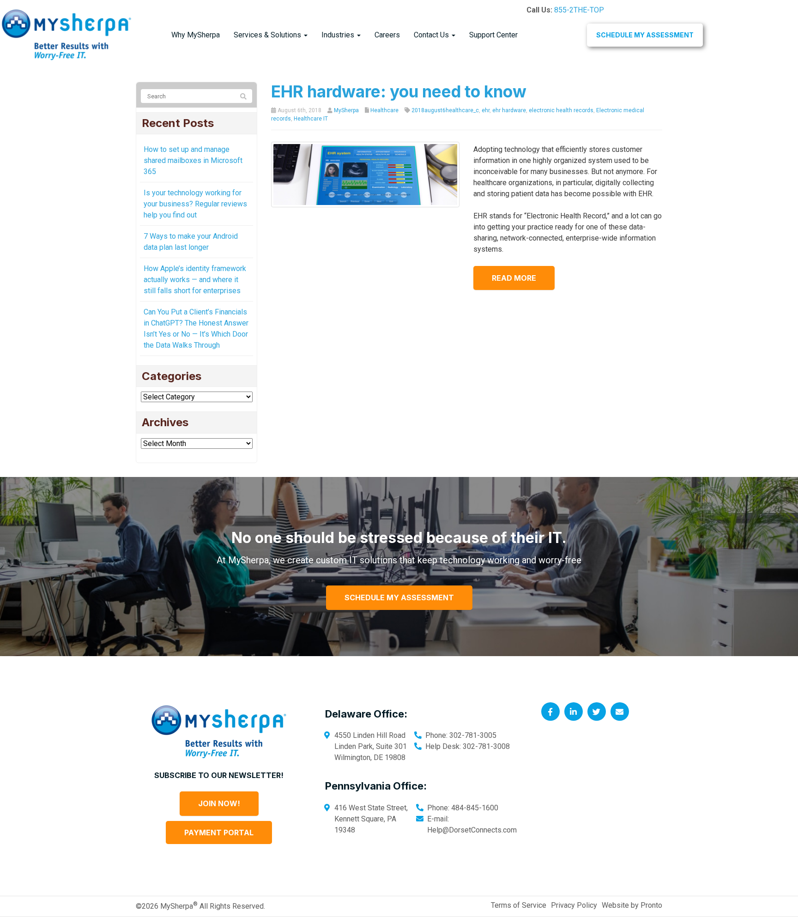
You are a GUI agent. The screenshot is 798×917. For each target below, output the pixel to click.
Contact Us (432, 34)
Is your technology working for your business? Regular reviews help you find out (195, 203)
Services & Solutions (268, 34)
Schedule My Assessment (645, 35)
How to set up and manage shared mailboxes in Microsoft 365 (193, 160)
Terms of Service (518, 905)
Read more (514, 278)
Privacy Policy (574, 905)
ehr (486, 110)
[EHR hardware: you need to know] (365, 173)
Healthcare (384, 110)
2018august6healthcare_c (445, 110)
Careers (387, 34)
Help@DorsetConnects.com (472, 830)
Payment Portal (219, 832)
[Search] (243, 96)
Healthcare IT (311, 118)
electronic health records (561, 110)
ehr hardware (509, 110)
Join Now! (219, 803)
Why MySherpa (195, 34)
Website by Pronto (632, 905)
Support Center (493, 34)
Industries (338, 34)
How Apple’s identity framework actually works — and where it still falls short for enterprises (195, 279)
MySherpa (346, 110)
